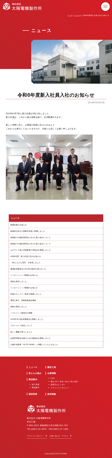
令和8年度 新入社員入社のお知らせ (25, 256)
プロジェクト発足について (21, 325)
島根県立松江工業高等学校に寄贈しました (27, 231)
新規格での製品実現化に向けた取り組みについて (30, 237)
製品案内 (33, 379)
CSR (53, 378)
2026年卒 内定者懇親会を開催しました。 (27, 319)
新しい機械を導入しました (21, 332)
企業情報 (51, 373)
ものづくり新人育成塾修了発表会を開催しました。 (31, 250)
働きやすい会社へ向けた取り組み (64, 381)
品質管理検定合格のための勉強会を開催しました (30, 338)
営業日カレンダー (58, 384)
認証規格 (33, 394)
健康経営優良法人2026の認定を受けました (28, 269)
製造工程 (51, 367)
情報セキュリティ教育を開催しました (26, 294)
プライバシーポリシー (35, 436)
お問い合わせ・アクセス (59, 436)
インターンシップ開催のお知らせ (24, 275)
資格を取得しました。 (19, 281)
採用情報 (51, 394)
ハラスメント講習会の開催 (21, 313)
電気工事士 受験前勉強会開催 (23, 300)
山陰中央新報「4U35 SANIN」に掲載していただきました (34, 344)
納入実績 (35, 384)
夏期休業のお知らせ (18, 225)
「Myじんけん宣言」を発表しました (25, 262)
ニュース (33, 367)
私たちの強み (35, 373)
